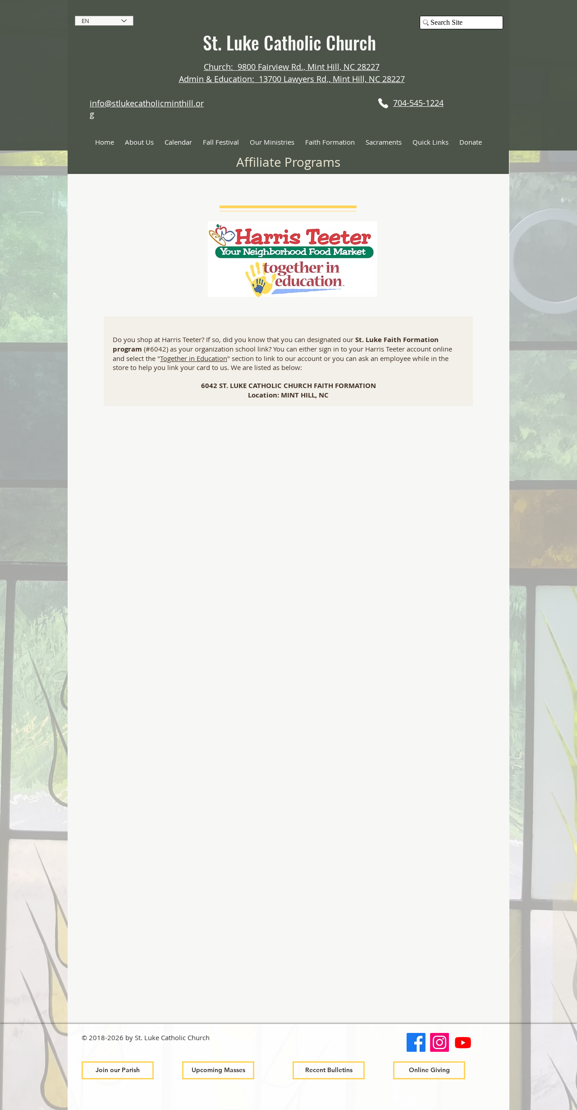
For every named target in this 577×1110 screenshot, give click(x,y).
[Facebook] (416, 1042)
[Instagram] (439, 1042)
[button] (139, 142)
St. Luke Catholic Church (291, 42)
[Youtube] (462, 1042)
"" (193, 358)
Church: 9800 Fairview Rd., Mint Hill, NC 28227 (292, 66)
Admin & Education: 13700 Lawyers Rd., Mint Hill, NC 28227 (292, 78)
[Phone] (383, 103)
